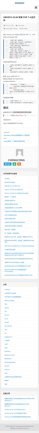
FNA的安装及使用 (10, 250)
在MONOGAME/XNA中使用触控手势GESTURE (18, 275)
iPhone (7, 315)
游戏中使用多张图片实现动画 (13, 226)
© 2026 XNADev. (10, 426)
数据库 (7, 380)
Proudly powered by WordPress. (24, 426)
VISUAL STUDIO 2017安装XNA (14, 189)
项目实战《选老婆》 (11, 229)
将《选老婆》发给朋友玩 (12, 233)
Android (7, 290)
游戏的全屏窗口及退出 (11, 204)
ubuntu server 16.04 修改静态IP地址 (16, 413)
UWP (6, 344)
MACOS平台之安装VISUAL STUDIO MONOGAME (19, 246)
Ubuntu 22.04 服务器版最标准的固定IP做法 (18, 417)
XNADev (19, 2)
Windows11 (8, 359)
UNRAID (7, 340)
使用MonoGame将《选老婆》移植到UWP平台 (19, 237)
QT (5, 333)
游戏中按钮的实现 (10, 219)
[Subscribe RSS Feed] (19, 164)
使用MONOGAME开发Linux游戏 (14, 262)
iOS (6, 311)
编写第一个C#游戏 (10, 197)
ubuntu (15, 28)
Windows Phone (10, 355)
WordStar (12, 428)
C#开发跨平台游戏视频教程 (13, 297)
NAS (6, 329)
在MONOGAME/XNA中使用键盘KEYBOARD (18, 266)
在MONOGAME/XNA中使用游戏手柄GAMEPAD (19, 259)
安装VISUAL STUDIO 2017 (12, 186)
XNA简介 (7, 179)
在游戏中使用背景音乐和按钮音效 (15, 222)
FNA (6, 304)
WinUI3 (7, 366)
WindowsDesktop (10, 362)
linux (7, 28)
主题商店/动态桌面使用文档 (13, 377)
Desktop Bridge (9, 300)
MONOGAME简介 (10, 182)
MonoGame (8, 326)
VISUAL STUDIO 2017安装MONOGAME (16, 193)
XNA (6, 373)
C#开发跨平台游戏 (10, 293)
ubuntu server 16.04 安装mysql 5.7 (15, 409)
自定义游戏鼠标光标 (11, 215)
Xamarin (7, 369)
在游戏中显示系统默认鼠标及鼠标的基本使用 (18, 211)
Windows (7, 351)
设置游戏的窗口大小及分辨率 (13, 208)
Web (22, 25)
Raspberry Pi (8, 337)
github (7, 308)
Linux (19, 25)
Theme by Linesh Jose (22, 428)
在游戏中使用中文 (10, 200)
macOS (7, 322)
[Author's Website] (14, 164)
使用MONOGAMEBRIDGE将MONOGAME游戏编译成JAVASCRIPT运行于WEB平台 (19, 254)
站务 (6, 384)
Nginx (11, 28)
